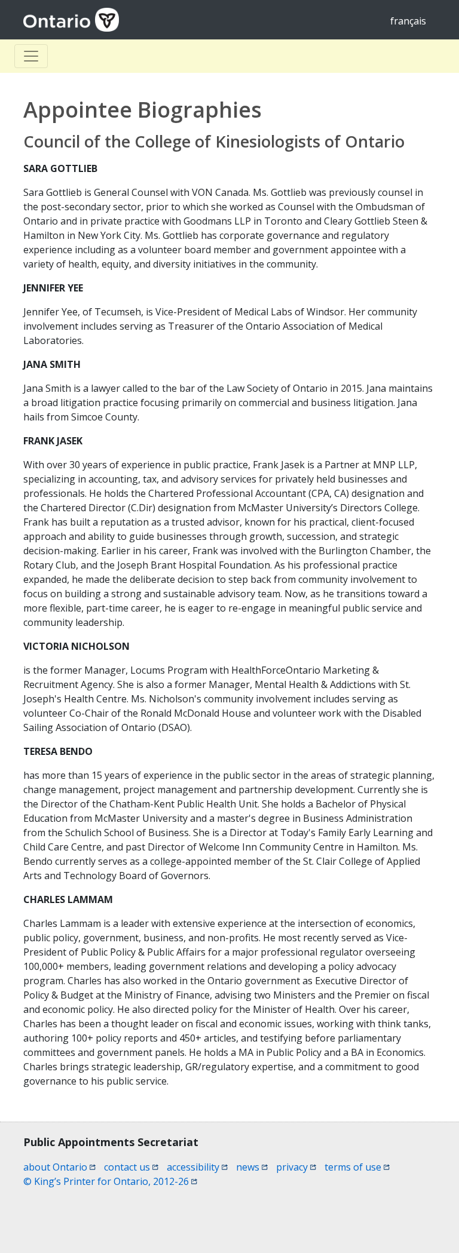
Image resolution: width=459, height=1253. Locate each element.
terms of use (357, 1167)
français (408, 20)
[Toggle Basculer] (31, 56)
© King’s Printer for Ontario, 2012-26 (110, 1181)
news (252, 1167)
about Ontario (59, 1167)
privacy (296, 1167)
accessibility (197, 1167)
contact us (131, 1167)
